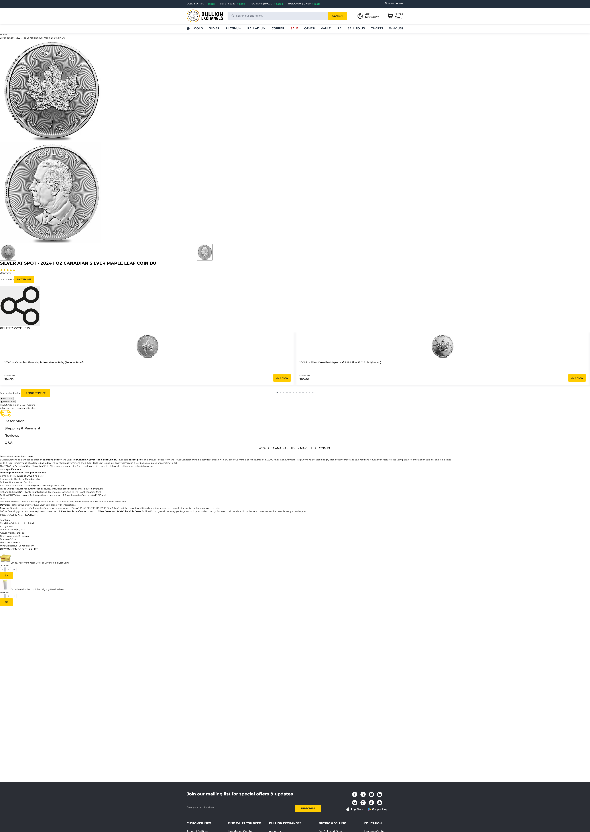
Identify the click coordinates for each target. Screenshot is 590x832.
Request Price (36, 393)
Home (3, 34)
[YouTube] (354, 802)
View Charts (395, 3)
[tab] (14, 421)
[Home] (188, 28)
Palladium (256, 28)
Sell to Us (356, 28)
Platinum (233, 28)
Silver (214, 28)
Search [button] (337, 15)
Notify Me (24, 279)
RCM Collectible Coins (129, 511)
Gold (198, 28)
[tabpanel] (295, 479)
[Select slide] (8, 252)
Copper (277, 28)
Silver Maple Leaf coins (73, 511)
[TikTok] (371, 802)
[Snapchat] (379, 802)
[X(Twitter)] (363, 794)
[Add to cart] (6, 575)
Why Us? (396, 28)
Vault (325, 28)
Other (309, 28)
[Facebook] (354, 794)
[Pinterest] (363, 802)
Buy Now (282, 377)
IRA (339, 28)
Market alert (9, 401)
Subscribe (307, 808)
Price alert (8, 398)
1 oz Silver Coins (102, 511)
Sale (294, 28)
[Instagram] (371, 794)
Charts (377, 28)
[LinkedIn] (379, 794)
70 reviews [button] (5, 273)
